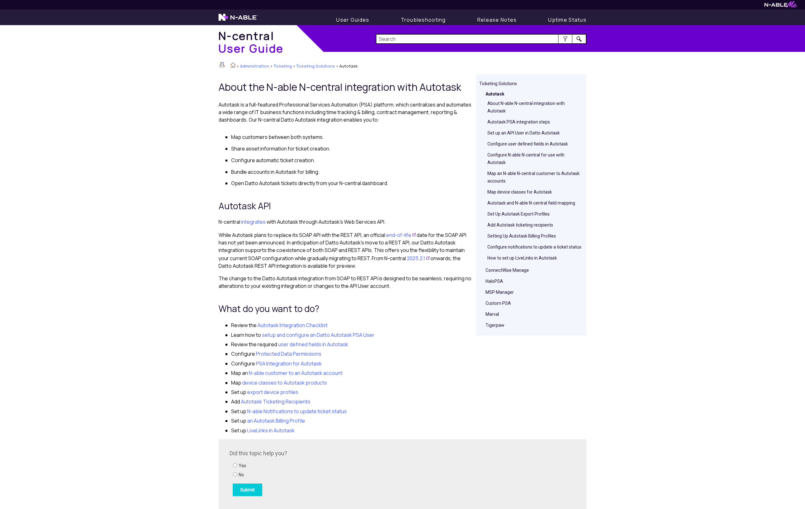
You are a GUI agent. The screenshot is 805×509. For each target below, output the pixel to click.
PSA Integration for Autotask (288, 363)
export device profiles (272, 392)
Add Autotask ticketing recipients (520, 224)
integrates (253, 221)
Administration (254, 66)
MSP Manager (500, 292)
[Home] (233, 65)
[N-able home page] (238, 20)
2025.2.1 (416, 258)
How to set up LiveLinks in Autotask (522, 257)
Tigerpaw (495, 325)
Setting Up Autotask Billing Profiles (521, 235)
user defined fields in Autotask (312, 344)
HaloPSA (494, 281)
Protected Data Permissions (288, 353)
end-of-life (398, 235)
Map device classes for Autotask (519, 191)
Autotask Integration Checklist (293, 325)
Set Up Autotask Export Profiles (518, 213)
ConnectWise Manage (507, 270)
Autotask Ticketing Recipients (275, 401)
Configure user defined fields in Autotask (527, 143)
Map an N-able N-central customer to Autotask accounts (533, 177)
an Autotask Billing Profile (275, 420)
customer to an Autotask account (295, 372)
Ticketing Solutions (315, 66)
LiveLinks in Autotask (271, 430)
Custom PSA (498, 303)
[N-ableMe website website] (780, 6)
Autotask (495, 93)
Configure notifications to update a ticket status (534, 246)
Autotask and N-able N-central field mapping (531, 202)
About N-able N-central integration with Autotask (526, 107)
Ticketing (283, 66)
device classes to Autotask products (284, 382)
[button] (565, 39)
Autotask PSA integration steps (518, 121)
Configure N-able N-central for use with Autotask (525, 158)
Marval (492, 314)
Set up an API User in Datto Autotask (523, 132)
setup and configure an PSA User (318, 334)
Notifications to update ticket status (297, 411)
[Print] (222, 64)
